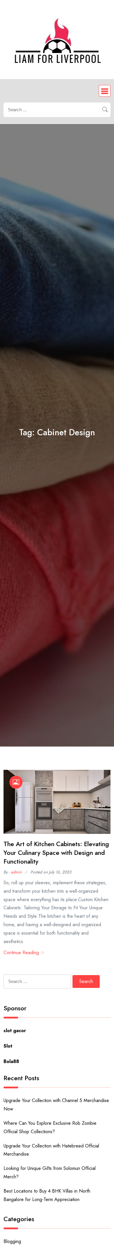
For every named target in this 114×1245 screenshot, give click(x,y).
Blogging (12, 1241)
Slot (8, 1046)
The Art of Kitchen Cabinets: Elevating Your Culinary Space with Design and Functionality (56, 852)
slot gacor (15, 1030)
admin (16, 872)
